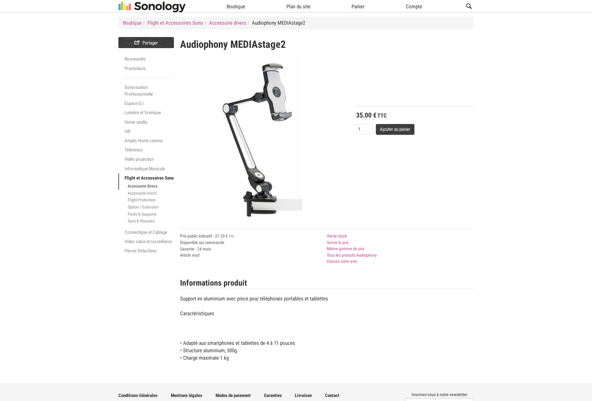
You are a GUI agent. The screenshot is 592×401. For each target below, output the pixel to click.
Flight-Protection (142, 199)
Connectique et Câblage (146, 232)
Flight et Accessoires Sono (149, 178)
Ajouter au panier (395, 129)
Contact (332, 395)
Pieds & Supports (142, 214)
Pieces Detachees (141, 251)
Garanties (273, 395)
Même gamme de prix (345, 248)
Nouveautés (135, 59)
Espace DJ (134, 103)
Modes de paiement (233, 395)
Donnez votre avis (342, 261)
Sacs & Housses (141, 220)
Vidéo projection (139, 159)
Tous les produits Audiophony (352, 255)
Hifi (127, 131)
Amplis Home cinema (143, 140)
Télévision (133, 150)
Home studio (136, 122)
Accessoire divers (142, 186)
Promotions (135, 68)
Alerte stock (337, 236)
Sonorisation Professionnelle (139, 91)
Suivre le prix (337, 242)
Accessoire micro (142, 193)
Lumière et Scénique (143, 112)
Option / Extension (143, 207)
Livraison (303, 395)
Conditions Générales (138, 395)
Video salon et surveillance (148, 241)
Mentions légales (186, 395)
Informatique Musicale (145, 169)
